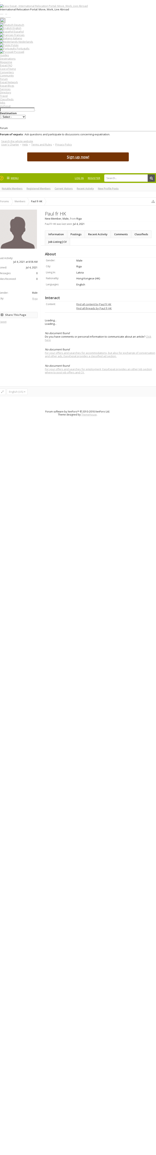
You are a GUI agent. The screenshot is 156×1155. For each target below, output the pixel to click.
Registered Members (39, 188)
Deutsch (18, 25)
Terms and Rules (41, 144)
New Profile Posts (108, 188)
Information (56, 234)
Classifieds (7, 99)
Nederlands (25, 42)
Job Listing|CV (57, 242)
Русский (18, 52)
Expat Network (9, 82)
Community (7, 75)
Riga (35, 298)
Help (25, 144)
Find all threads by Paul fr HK (94, 308)
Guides (4, 55)
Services (5, 89)
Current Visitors (64, 188)
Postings (75, 234)
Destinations (8, 58)
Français (19, 35)
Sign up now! (78, 156)
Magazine (6, 62)
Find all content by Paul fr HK (93, 304)
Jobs (2, 102)
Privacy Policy (63, 144)
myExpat (5, 106)
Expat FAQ (6, 65)
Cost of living (8, 69)
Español (18, 31)
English (16, 28)
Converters (7, 72)
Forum (4, 79)
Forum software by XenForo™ (77, 411)
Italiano (17, 38)
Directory (5, 92)
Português (22, 48)
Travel (4, 96)
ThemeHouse (89, 414)
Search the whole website (17, 141)
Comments (121, 234)
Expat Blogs (7, 86)
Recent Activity (85, 188)
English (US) (16, 392)
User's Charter (10, 144)
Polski (14, 45)
